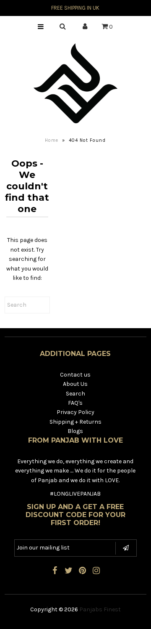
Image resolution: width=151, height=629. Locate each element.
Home (51, 140)
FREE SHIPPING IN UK (75, 8)
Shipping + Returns (75, 421)
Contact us (75, 374)
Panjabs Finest (100, 609)
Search (75, 393)
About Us (75, 383)
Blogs (75, 431)
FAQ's (75, 402)
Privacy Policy (75, 412)
